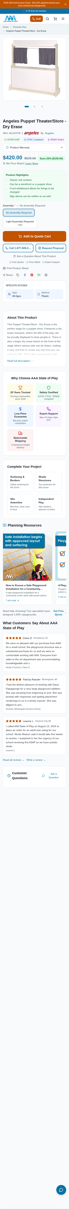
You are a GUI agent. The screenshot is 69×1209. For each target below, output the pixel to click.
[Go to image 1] (27, 106)
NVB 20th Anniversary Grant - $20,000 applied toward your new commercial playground (32, 4)
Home (6, 27)
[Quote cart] (55, 19)
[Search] (47, 19)
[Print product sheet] (46, 275)
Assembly (24, 205)
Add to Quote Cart (37, 236)
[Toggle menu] (63, 19)
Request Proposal (53, 248)
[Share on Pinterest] (32, 275)
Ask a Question (54, 775)
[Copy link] (18, 275)
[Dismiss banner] (65, 4)
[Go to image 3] (42, 106)
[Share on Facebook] (25, 275)
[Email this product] (39, 275)
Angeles (49, 133)
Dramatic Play (19, 27)
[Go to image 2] (34, 106)
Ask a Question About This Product (36, 256)
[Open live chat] (61, 1190)
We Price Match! (22, 163)
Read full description (18, 360)
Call (38, 18)
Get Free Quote (58, 613)
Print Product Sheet (17, 268)
